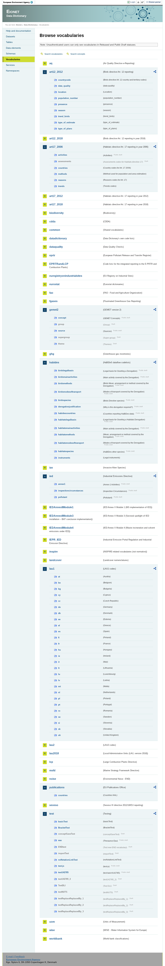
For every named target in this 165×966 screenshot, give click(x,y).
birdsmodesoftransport (69, 392)
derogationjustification (69, 406)
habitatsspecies (66, 451)
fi (58, 637)
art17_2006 (56, 146)
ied (51, 476)
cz (59, 601)
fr (59, 643)
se (59, 717)
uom (52, 921)
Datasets (10, 36)
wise (52, 930)
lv (59, 680)
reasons (62, 180)
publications (56, 787)
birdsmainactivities (67, 377)
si (59, 723)
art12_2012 (56, 71)
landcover (55, 560)
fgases (53, 301)
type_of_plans (65, 128)
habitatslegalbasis (67, 419)
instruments (64, 458)
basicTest (63, 821)
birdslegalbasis (65, 370)
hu (59, 650)
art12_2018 (56, 138)
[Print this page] (139, 2)
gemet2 (53, 309)
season (61, 110)
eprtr (52, 255)
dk (59, 613)
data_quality (64, 86)
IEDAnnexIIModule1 (61, 507)
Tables (9, 42)
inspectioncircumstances (70, 490)
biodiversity (56, 213)
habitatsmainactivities (69, 428)
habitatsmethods (66, 434)
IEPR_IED (55, 539)
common (54, 230)
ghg (51, 354)
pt (59, 704)
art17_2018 (56, 204)
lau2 (51, 745)
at (59, 576)
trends (61, 186)
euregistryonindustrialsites (65, 275)
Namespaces (12, 70)
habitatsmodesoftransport (71, 443)
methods (62, 174)
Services (10, 65)
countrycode (64, 80)
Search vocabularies (53, 54)
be (59, 583)
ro (59, 711)
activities (62, 155)
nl (59, 692)
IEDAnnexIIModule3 (61, 515)
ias (51, 467)
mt (59, 686)
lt (58, 668)
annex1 (61, 484)
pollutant (62, 497)
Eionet (19, 25)
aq (50, 63)
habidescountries (66, 413)
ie (59, 656)
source (61, 330)
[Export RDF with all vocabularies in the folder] (155, 72)
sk (59, 729)
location (62, 92)
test (51, 813)
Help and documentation (18, 31)
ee (59, 619)
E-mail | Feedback (15, 956)
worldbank (55, 938)
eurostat (54, 284)
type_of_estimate (66, 122)
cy (59, 595)
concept (62, 318)
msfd (52, 770)
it (58, 662)
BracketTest (64, 828)
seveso (53, 805)
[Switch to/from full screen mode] (143, 2)
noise (52, 778)
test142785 (63, 872)
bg (59, 589)
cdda (52, 221)
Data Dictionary (30, 25)
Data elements (13, 48)
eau (60, 840)
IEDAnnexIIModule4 (61, 527)
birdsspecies (64, 400)
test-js (61, 866)
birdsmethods (65, 383)
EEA (19, 2)
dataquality (56, 246)
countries (63, 168)
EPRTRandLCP (58, 264)
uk (59, 735)
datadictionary (58, 238)
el (59, 625)
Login (132, 2)
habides (54, 362)
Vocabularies (13, 59)
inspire (53, 551)
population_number (68, 98)
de (59, 607)
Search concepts (77, 54)
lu (59, 674)
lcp (51, 762)
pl (59, 698)
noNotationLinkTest (68, 860)
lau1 (51, 568)
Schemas (10, 53)
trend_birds (64, 116)
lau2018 (54, 753)
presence (62, 104)
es (59, 631)
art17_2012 (56, 196)
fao (51, 292)
